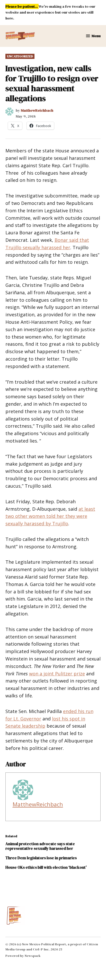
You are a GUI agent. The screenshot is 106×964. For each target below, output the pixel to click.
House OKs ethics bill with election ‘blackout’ (46, 867)
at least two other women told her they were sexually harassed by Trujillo (50, 516)
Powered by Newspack (23, 955)
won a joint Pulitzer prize (57, 673)
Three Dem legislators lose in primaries (41, 858)
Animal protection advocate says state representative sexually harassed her (40, 846)
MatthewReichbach (37, 110)
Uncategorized (20, 56)
